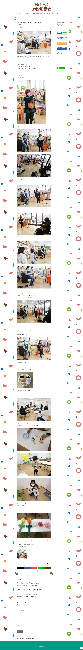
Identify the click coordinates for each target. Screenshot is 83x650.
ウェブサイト (18, 625)
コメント (18, 613)
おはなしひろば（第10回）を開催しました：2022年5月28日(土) (27, 596)
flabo (43, 646)
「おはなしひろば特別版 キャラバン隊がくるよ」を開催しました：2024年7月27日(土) (31, 589)
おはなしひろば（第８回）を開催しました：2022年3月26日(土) (27, 585)
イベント (49, 563)
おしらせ (58, 60)
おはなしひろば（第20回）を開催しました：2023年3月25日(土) (27, 582)
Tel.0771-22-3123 (59, 26)
